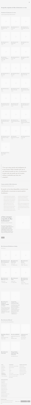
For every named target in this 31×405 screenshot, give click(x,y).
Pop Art (8, 199)
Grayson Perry (9, 202)
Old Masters (8, 205)
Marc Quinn (17, 204)
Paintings (17, 205)
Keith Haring (8, 204)
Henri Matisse (9, 198)
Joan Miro (17, 203)
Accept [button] (29, 401)
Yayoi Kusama (17, 209)
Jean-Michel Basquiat (9, 203)
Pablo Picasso (17, 198)
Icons (17, 202)
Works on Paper (9, 209)
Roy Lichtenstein (18, 207)
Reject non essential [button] (23, 401)
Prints (8, 207)
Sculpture (8, 208)
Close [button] (24, 187)
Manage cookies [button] (17, 401)
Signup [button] (8, 211)
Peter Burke (8, 206)
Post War (17, 206)
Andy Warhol (17, 199)
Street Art (17, 208)
